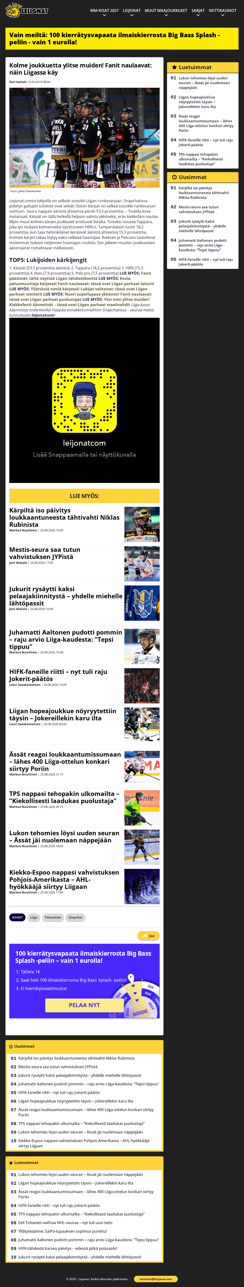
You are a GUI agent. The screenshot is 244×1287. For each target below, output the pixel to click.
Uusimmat (24, 1046)
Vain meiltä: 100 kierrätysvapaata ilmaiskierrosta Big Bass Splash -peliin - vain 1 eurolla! (114, 38)
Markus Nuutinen (23, 530)
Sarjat (198, 10)
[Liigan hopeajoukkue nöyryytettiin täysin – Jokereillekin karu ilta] (142, 725)
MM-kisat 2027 (104, 10)
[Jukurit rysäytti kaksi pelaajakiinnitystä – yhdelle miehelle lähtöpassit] (142, 603)
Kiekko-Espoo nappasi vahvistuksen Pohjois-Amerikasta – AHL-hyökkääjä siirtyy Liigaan (64, 879)
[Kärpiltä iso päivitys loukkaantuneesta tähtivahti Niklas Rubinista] (142, 524)
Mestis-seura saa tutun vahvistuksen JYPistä (44, 553)
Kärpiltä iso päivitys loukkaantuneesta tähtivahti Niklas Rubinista (64, 517)
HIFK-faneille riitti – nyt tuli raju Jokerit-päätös (58, 675)
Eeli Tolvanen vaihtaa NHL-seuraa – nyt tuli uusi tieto (65, 1222)
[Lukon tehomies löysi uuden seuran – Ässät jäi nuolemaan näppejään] (142, 847)
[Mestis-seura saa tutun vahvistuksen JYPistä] (142, 563)
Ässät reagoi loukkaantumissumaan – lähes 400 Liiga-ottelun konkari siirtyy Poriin (65, 761)
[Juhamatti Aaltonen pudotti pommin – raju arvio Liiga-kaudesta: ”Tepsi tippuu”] (142, 646)
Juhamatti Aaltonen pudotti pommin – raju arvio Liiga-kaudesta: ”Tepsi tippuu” (65, 639)
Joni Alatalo (18, 562)
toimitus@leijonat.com (156, 1279)
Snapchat (75, 917)
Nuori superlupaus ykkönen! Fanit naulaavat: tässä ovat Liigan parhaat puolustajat (80, 297)
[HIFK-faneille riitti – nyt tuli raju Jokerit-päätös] (142, 685)
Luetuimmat (26, 1162)
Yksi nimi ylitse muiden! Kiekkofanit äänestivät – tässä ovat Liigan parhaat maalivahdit (79, 302)
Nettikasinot (222, 10)
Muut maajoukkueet (166, 10)
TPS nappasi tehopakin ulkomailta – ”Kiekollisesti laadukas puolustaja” (64, 797)
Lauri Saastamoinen (25, 684)
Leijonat (132, 10)
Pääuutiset (53, 917)
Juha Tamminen (29, 191)
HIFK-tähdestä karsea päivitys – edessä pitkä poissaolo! (67, 1248)
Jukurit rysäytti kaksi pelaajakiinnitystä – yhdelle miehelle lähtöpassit (65, 596)
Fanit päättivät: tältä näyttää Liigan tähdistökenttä (80, 276)
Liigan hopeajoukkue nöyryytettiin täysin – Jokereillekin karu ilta (62, 714)
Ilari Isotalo (18, 82)
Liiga (33, 917)
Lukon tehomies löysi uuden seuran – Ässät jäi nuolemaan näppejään (64, 836)
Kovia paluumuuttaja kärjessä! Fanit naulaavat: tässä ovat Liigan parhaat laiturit (81, 281)
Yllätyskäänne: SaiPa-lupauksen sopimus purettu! (62, 1231)
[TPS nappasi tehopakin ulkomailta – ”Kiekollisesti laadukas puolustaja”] (142, 808)
